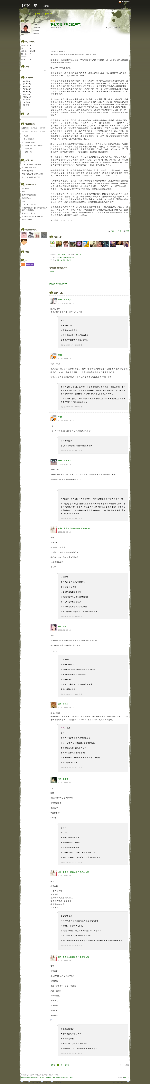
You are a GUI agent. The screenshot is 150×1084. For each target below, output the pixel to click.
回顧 (23, 201)
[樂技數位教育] (52, 244)
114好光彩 (25, 188)
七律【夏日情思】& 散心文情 (31, 164)
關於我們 (34, 1077)
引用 (119, 231)
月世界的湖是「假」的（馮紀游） (33, 216)
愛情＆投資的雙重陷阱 (29, 195)
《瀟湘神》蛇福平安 (30, 142)
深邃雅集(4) (26, 81)
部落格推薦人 (31, 230)
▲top (127, 1075)
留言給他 (36, 33)
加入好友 (36, 25)
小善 (62, 345)
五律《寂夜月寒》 (29, 139)
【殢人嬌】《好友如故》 (30, 204)
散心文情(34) (27, 84)
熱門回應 (34, 131)
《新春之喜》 (28, 149)
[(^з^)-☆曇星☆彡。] (106, 244)
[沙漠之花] (79, 244)
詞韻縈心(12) (27, 97)
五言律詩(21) (27, 89)
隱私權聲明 (64, 1077)
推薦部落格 (37, 27)
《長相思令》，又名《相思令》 (34, 145)
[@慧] (126, 244)
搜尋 (45, 70)
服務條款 (48, 1077)
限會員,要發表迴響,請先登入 (58, 284)
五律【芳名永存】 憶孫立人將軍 (32, 174)
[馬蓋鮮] (86, 244)
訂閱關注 (36, 30)
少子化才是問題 (27, 220)
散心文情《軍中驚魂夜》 (64, 260)
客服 (71, 1077)
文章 (28, 13)
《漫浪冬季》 (28, 152)
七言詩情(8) (26, 99)
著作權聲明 (56, 1077)
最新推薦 (42, 128)
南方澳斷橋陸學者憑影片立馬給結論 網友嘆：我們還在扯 (34, 209)
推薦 (112, 231)
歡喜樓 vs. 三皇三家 (28, 213)
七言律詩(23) (27, 92)
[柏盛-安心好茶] (93, 244)
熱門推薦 (42, 131)
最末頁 (67, 1065)
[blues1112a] (113, 244)
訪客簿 (49, 13)
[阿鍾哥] (73, 244)
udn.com (126, 1077)
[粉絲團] (22, 1081)
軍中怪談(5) (26, 86)
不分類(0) (26, 105)
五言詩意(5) (26, 102)
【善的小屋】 (30, 5)
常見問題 (41, 1077)
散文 (63, 254)
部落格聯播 (29, 264)
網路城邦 (123, 1082)
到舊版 (46, 6)
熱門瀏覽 (25, 131)
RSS (22, 264)
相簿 (38, 13)
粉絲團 (25, 1082)
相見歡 (51, 271)
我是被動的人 (26, 198)
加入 (118, 1082)
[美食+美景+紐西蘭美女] (66, 244)
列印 (127, 231)
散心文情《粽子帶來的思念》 (31, 177)
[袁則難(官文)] (59, 244)
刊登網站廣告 (25, 1077)
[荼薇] (99, 244)
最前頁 (53, 1065)
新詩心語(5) (26, 94)
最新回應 (34, 128)
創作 (59, 254)
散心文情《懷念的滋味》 (30, 167)
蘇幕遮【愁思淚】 (28, 171)
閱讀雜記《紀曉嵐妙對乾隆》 (66, 257)
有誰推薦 (58, 237)
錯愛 (23, 191)
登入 (114, 1082)
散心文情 (78, 254)
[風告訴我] (119, 244)
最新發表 (25, 128)
